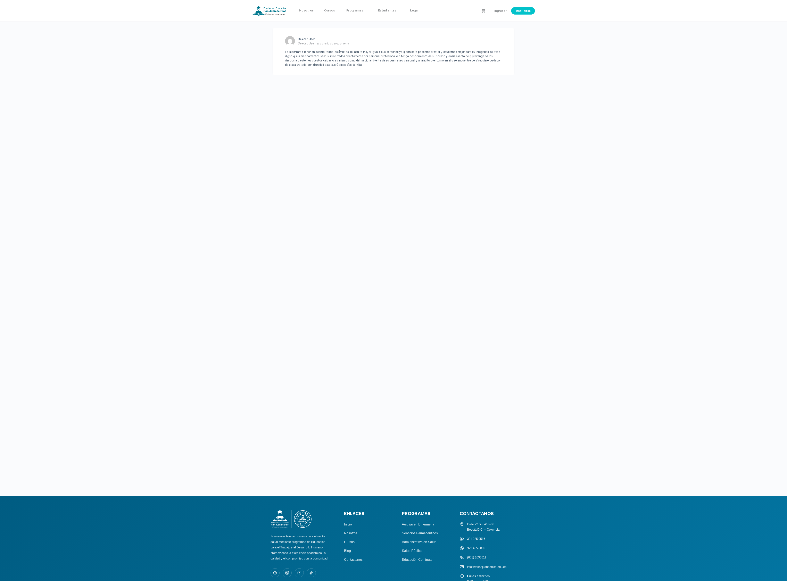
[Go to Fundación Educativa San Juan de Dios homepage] (270, 11)
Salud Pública (412, 551)
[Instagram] (287, 572)
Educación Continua (417, 559)
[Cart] (483, 11)
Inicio (348, 524)
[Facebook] (275, 572)
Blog (347, 551)
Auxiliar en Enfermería (418, 524)
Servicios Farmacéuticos (420, 533)
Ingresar (500, 10)
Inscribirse (523, 10)
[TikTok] (311, 572)
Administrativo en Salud (419, 542)
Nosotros (350, 533)
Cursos (349, 542)
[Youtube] (299, 572)
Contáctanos (353, 559)
